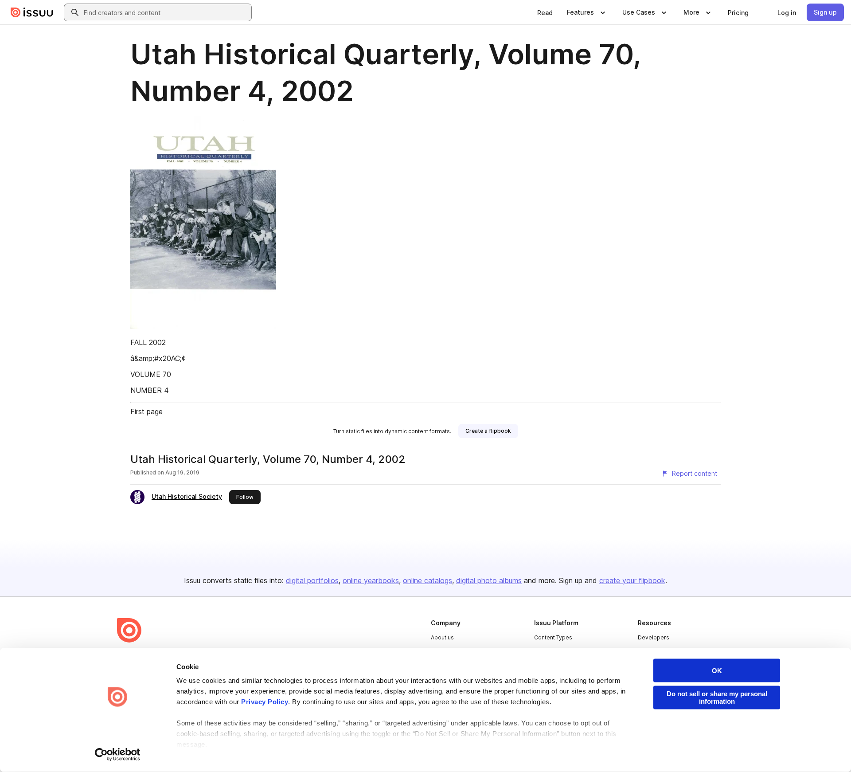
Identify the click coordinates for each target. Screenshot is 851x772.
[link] (545, 12)
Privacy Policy (264, 701)
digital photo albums (489, 580)
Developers (653, 637)
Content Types (553, 637)
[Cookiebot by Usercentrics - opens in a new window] (117, 754)
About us (442, 637)
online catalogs (427, 580)
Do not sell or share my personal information (717, 697)
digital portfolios (312, 580)
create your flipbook (632, 580)
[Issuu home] (32, 12)
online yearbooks (371, 580)
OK (717, 670)
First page (146, 411)
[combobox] (166, 12)
